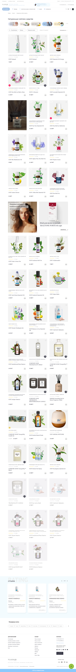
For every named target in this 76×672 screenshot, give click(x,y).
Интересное (48, 9)
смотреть (63, 229)
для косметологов (20, 1)
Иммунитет (55, 626)
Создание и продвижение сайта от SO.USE (62, 666)
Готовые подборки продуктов (14, 642)
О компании (10, 639)
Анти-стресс (35, 626)
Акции (40, 9)
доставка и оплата (11, 1)
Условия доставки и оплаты (13, 640)
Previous (67, 24)
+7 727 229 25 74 (63, 4)
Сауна (17, 626)
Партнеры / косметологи (13, 646)
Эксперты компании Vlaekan (14, 644)
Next (67, 23)
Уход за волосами (38, 642)
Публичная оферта (31, 666)
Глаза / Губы (37, 655)
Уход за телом (37, 640)
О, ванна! (11, 626)
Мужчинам (37, 649)
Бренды (15, 9)
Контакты (58, 636)
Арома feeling (23, 626)
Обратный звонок (60, 642)
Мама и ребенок (38, 644)
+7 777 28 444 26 (71, 4)
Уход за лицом (38, 639)
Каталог (6, 9)
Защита (60, 626)
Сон (49, 626)
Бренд (21, 30)
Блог (9, 648)
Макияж (36, 648)
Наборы (36, 651)
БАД (35, 653)
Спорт (29, 626)
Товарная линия (31, 30)
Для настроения (43, 626)
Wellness (36, 646)
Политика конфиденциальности (24, 666)
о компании (4, 1)
